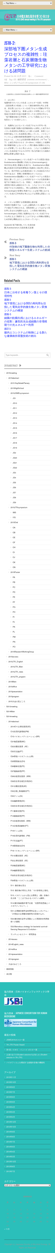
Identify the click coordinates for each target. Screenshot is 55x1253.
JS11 (15, 408)
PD (14, 592)
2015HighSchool (17, 388)
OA (14, 527)
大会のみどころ (14, 964)
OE (14, 537)
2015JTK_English (15, 661)
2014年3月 (10, 1156)
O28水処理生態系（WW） (21, 776)
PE (14, 597)
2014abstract (13, 721)
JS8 (14, 497)
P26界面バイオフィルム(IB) (22, 880)
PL (14, 631)
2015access (13, 656)
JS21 (15, 462)
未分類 (9, 974)
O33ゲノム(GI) (17, 796)
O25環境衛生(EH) (18, 761)
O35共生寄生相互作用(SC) (21, 806)
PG (14, 607)
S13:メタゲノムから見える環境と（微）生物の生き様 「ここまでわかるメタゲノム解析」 (30, 896)
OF (14, 542)
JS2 (14, 452)
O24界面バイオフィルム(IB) (22, 756)
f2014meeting (11, 716)
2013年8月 (10, 1166)
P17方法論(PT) (17, 840)
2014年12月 (11, 1121)
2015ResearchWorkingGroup (22, 651)
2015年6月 (10, 1097)
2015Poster (15, 572)
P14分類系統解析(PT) (19, 825)
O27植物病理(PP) (18, 771)
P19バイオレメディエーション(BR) (25, 850)
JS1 (14, 398)
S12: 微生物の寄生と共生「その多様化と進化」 (30, 890)
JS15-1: (25, 292)
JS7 (14, 492)
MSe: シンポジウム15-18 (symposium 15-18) (24, 83)
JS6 (14, 487)
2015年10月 (11, 1082)
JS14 (15, 423)
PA (14, 577)
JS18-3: (29, 246)
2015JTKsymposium (19, 507)
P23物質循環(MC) (18, 865)
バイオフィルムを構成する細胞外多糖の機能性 (25, 1062)
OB (14, 532)
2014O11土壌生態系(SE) (21, 726)
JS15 (15, 428)
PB (14, 582)
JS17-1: (25, 332)
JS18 (15, 442)
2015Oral (14, 522)
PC (14, 587)
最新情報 (10, 969)
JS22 (15, 467)
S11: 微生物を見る (18, 885)
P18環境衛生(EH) (18, 845)
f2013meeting (11, 706)
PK (14, 626)
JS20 (15, 457)
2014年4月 (10, 1151)
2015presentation (15, 691)
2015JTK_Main (17, 666)
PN (14, 641)
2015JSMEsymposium (20, 393)
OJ (14, 557)
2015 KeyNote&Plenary (20, 383)
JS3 (14, 472)
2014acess (12, 939)
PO (14, 646)
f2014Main (10, 711)
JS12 (15, 413)
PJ (14, 621)
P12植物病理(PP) (18, 816)
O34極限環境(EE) (18, 801)
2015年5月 (10, 1101)
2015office (12, 686)
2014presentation (15, 954)
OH (14, 547)
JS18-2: (25, 56)
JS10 (15, 403)
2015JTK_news (17, 671)
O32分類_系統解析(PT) (20, 791)
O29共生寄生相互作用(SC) (21, 781)
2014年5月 (10, 1146)
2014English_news (16, 944)
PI (14, 617)
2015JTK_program (18, 676)
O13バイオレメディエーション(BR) (25, 736)
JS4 (14, 477)
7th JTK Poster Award (15, 1044)
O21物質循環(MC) (18, 741)
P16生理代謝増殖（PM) (20, 835)
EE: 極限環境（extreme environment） (31, 79)
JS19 (15, 447)
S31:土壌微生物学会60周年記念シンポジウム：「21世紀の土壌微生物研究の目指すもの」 (30, 912)
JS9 (14, 502)
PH (14, 612)
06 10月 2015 (20, 76)
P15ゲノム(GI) (16, 830)
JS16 (15, 433)
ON (14, 567)
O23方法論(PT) (17, 751)
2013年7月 (10, 1171)
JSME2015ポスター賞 (15, 1039)
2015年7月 (10, 1092)
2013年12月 (11, 1161)
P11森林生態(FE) (18, 811)
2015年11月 (11, 1077)
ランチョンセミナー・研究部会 (23, 934)
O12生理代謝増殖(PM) (20, 731)
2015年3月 (10, 1112)
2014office (12, 949)
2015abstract (13, 378)
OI (14, 552)
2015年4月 (10, 1107)
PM (14, 636)
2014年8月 (10, 1136)
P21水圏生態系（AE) (19, 855)
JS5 (14, 482)
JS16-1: (25, 319)
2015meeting (11, 373)
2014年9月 (10, 1131)
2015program (13, 696)
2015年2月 (10, 1116)
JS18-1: (29, 264)
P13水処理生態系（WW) (21, 820)
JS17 (15, 437)
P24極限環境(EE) (18, 870)
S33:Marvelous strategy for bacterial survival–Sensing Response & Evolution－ (29, 928)
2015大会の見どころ (16, 701)
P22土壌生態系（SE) (19, 860)
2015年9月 (10, 1087)
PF (14, 602)
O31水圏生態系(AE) (19, 786)
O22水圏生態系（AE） (20, 746)
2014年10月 (11, 1126)
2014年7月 (10, 1141)
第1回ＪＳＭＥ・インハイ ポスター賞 (21, 1049)
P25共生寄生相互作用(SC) (21, 875)
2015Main (12, 681)
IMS (14, 512)
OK (14, 562)
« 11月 (7, 1229)
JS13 (15, 418)
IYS (14, 517)
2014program (13, 959)
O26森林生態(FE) (18, 766)
